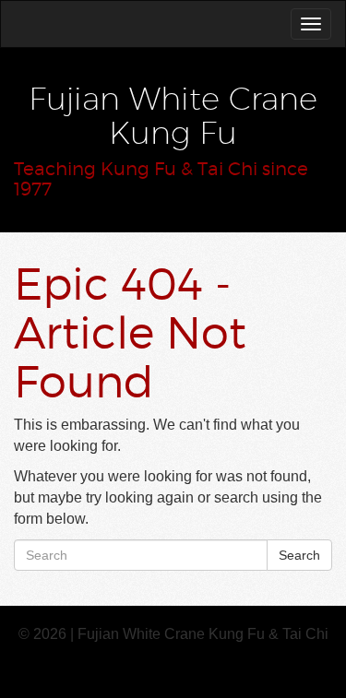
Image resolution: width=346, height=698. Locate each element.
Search (299, 555)
